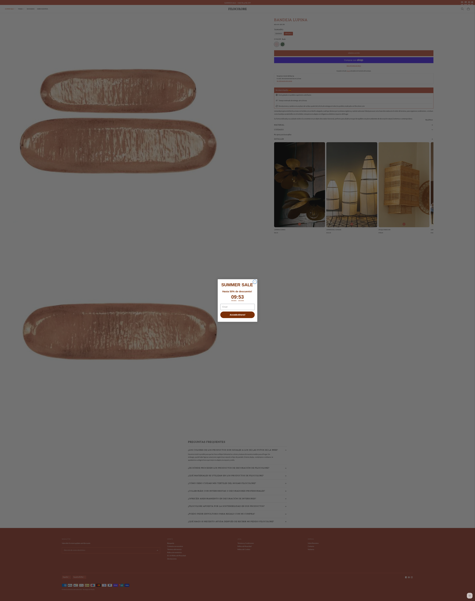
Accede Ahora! (237, 314)
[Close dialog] (255, 282)
